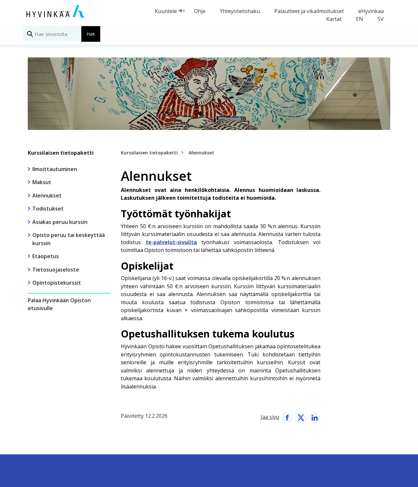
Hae (91, 34)
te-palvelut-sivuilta (171, 242)
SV (381, 19)
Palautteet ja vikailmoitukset (309, 11)
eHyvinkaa (371, 11)
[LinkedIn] (314, 416)
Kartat (334, 19)
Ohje (199, 11)
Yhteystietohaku (240, 11)
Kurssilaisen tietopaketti (61, 152)
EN (359, 19)
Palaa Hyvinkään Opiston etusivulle (59, 304)
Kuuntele (166, 11)
